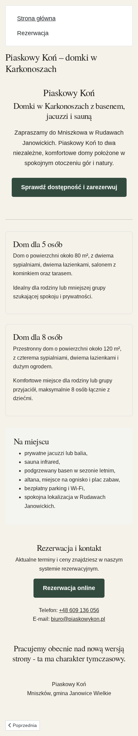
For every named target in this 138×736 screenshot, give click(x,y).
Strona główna (36, 18)
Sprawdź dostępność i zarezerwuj (69, 187)
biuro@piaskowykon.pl (78, 619)
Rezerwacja (33, 33)
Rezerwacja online (69, 588)
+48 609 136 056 (79, 610)
